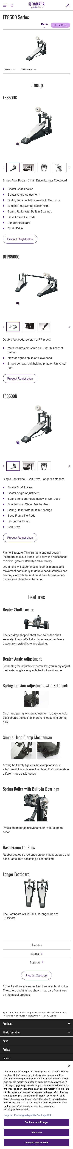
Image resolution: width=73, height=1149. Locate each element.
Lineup (7, 69)
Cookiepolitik (44, 1115)
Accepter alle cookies (37, 1142)
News (5, 1041)
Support (35, 962)
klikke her (10, 1106)
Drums (9, 1015)
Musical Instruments (56, 1012)
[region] (36, 1105)
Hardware (33, 1015)
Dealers (7, 1058)
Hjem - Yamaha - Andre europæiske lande (23, 1012)
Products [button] (7, 1023)
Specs (35, 954)
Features (26, 69)
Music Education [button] (11, 1032)
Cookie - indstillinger (36, 1122)
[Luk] (69, 1066)
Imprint (9, 1115)
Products (20, 1015)
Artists (6, 1049)
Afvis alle (36, 1132)
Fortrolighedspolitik (25, 1115)
